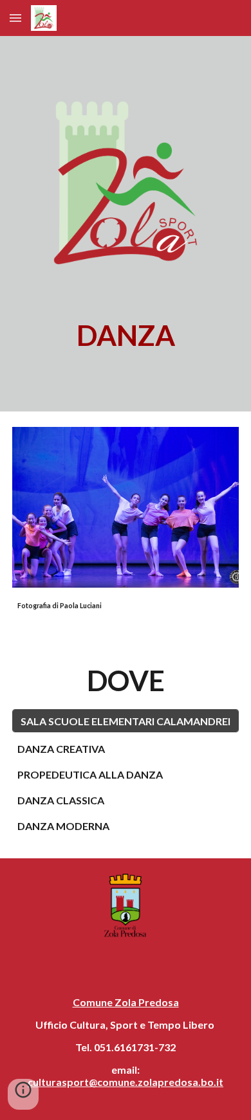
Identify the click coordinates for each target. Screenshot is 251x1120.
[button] (15, 17)
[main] (125, 335)
